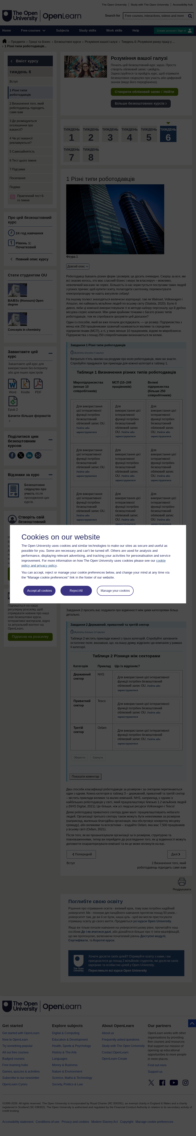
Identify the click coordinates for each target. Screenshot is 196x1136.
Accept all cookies (39, 590)
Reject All (76, 590)
